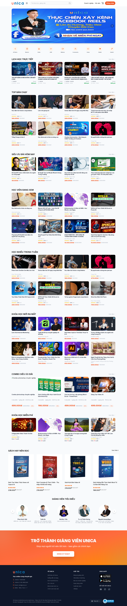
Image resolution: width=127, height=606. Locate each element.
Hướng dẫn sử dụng (53, 578)
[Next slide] (112, 26)
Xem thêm (114, 450)
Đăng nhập (110, 3)
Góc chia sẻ (51, 583)
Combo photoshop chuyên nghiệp (23, 394)
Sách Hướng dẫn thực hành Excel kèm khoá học (49, 395)
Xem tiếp (111, 59)
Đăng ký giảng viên (79, 575)
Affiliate (76, 588)
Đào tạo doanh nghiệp (80, 580)
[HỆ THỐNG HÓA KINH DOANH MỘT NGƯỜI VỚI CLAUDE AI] (63, 26)
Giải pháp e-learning (79, 578)
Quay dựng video (78, 583)
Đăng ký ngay (63, 554)
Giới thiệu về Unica (53, 575)
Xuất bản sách (77, 586)
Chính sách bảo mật (53, 588)
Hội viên (97, 3)
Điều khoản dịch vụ (53, 586)
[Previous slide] (15, 26)
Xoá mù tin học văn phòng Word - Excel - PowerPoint (76, 395)
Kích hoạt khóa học (53, 580)
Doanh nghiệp (88, 3)
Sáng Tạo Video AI (97, 394)
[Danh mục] (26, 3)
